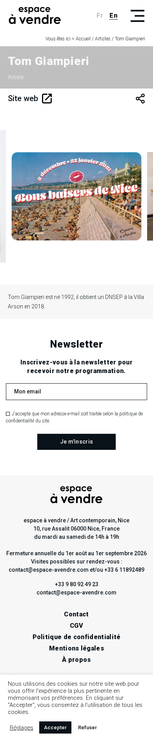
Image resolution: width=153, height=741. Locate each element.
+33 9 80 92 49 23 (76, 584)
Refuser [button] (87, 727)
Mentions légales (76, 648)
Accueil (83, 39)
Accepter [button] (55, 727)
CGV (76, 625)
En (113, 15)
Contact (76, 614)
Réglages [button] (21, 727)
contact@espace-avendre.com (76, 592)
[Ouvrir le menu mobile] (137, 15)
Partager (140, 98)
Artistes (103, 39)
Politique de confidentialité (77, 637)
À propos (76, 659)
